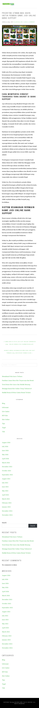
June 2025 (5, 487)
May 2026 (5, 455)
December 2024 (7, 511)
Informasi (5, 407)
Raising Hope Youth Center (8, 4)
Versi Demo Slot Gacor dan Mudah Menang (16, 384)
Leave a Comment (29, 21)
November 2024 (7, 515)
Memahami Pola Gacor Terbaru (12, 376)
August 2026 (6, 442)
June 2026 (5, 450)
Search (4, 523)
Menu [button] (35, 3)
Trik (3, 432)
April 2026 (5, 459)
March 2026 (6, 463)
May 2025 (5, 491)
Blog (3, 403)
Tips (3, 423)
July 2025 (5, 483)
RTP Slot (5, 415)
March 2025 (6, 499)
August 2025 (6, 479)
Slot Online (6, 419)
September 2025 (7, 475)
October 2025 (6, 471)
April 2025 (5, 495)
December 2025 (7, 467)
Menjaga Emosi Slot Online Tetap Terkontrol (17, 389)
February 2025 (7, 503)
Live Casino (5, 411)
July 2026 (5, 446)
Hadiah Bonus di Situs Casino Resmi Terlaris (16, 392)
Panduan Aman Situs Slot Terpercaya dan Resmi (18, 380)
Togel (4, 428)
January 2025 (6, 507)
